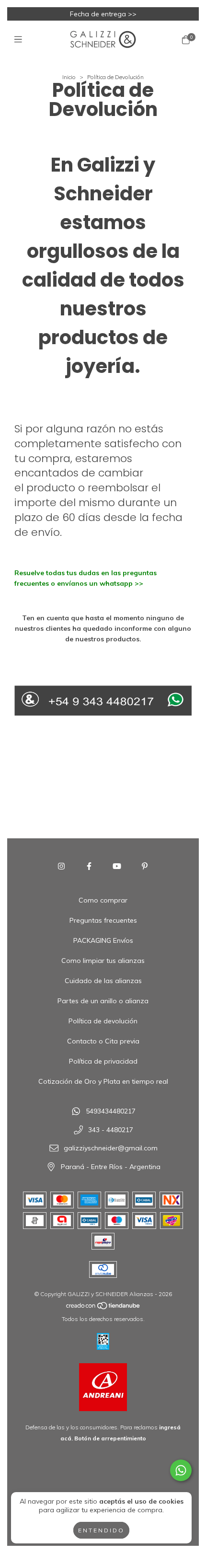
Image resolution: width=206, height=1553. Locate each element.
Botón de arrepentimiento (110, 1438)
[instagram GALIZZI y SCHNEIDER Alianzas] (61, 866)
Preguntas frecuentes (103, 920)
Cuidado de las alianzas (103, 980)
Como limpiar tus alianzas (103, 960)
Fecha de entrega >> (103, 14)
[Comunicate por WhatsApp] (181, 1470)
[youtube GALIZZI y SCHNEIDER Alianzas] (117, 866)
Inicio (69, 77)
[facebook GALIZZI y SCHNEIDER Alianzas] (89, 866)
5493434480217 (111, 1111)
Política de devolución (103, 1021)
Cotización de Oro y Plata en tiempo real (103, 1081)
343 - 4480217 (110, 1129)
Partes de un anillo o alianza (103, 1001)
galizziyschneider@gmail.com (111, 1148)
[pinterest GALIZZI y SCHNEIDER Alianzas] (145, 866)
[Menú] (20, 39)
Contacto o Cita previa (103, 1041)
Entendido (101, 1530)
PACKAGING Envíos (103, 940)
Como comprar (103, 900)
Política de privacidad (103, 1061)
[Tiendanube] (103, 1307)
